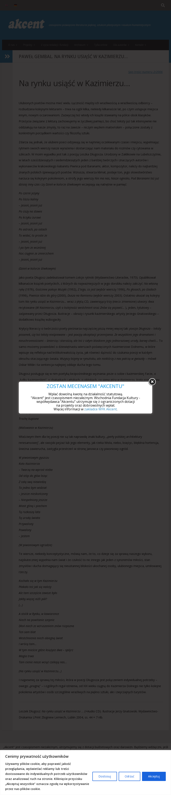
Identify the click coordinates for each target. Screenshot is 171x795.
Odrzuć (129, 776)
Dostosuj (104, 776)
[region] (85, 772)
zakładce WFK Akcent (100, 409)
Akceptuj (154, 776)
